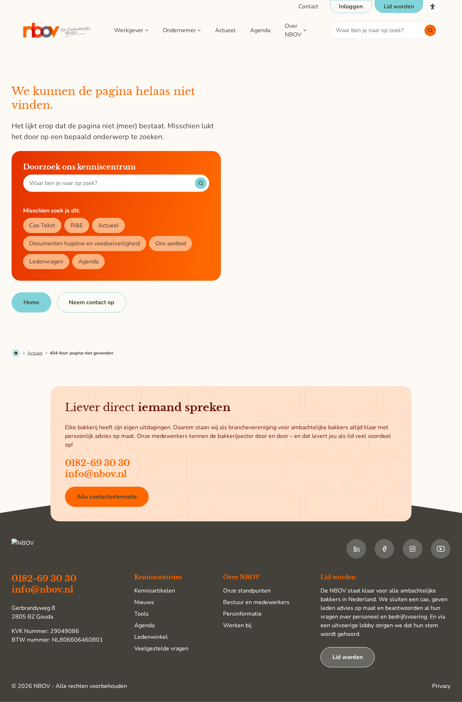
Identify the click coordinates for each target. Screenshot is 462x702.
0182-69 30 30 (97, 463)
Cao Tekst (42, 225)
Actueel (225, 30)
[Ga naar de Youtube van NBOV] (440, 549)
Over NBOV (293, 30)
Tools (141, 614)
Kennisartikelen (154, 591)
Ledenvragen (46, 262)
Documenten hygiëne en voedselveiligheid (84, 243)
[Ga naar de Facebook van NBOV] (384, 549)
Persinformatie (242, 614)
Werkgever (128, 30)
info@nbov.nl (96, 474)
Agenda (260, 30)
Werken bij (237, 625)
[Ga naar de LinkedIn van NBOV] (356, 549)
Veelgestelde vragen (161, 649)
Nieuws (144, 602)
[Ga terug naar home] (57, 30)
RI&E (76, 225)
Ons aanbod (170, 243)
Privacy (441, 686)
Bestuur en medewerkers (256, 602)
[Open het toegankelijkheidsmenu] (432, 6)
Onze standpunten (247, 591)
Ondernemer (179, 30)
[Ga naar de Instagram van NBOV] (412, 549)
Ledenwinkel (151, 637)
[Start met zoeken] (430, 30)
